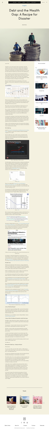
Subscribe (43, 2)
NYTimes (18, 97)
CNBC (18, 221)
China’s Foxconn (9, 259)
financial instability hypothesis (10, 316)
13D (18, 209)
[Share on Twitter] (36, 416)
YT (27, 422)
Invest (19, 2)
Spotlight (34, 2)
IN (24, 422)
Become (14, 2)
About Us (17, 425)
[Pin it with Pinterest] (39, 416)
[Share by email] (42, 416)
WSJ (18, 181)
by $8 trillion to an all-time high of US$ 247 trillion (16, 278)
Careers (25, 425)
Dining (36, 67)
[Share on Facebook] (34, 416)
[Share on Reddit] (37, 416)
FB (21, 422)
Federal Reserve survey (16, 168)
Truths (28, 2)
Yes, (19, 223)
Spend (24, 2)
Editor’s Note (7, 425)
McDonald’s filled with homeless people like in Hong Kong (19, 260)
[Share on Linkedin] (41, 416)
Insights (24, 5)
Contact (33, 425)
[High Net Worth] (2, 2)
